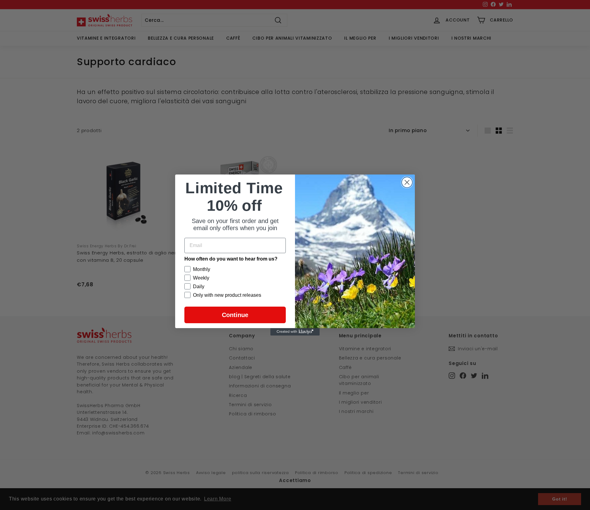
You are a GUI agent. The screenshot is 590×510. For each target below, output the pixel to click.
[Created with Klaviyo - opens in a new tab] (295, 331)
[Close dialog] (407, 182)
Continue (235, 315)
